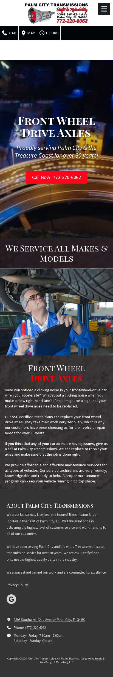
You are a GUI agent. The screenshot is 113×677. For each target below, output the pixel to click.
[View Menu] (104, 9)
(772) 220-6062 (35, 627)
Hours (51, 33)
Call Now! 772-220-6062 (56, 177)
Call (12, 33)
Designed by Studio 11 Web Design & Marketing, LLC (73, 660)
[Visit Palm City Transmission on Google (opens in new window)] (11, 599)
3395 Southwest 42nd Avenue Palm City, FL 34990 (49, 619)
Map (31, 33)
